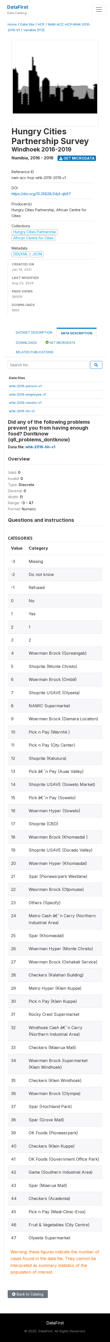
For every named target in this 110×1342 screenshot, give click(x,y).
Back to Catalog (29, 1294)
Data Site (27, 24)
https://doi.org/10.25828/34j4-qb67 (41, 194)
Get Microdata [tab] (62, 343)
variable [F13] (34, 30)
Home (12, 24)
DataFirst (17, 7)
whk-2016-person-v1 (25, 386)
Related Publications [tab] (34, 352)
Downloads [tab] (26, 343)
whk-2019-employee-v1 (27, 394)
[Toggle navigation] (99, 9)
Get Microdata (79, 158)
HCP (41, 24)
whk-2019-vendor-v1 (25, 403)
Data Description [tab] (76, 333)
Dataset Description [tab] (34, 332)
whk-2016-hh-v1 (22, 411)
